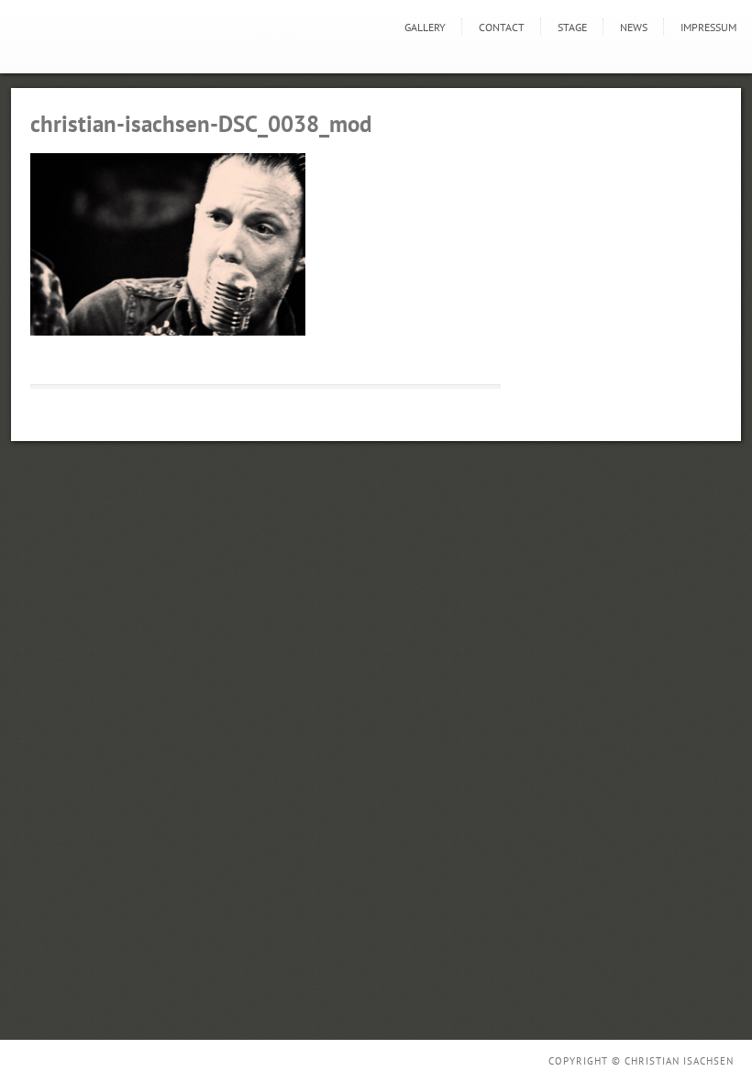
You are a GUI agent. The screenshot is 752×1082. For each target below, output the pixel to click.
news (633, 27)
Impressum (708, 27)
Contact (502, 27)
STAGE (572, 27)
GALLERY (425, 27)
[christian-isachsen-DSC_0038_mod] (167, 331)
